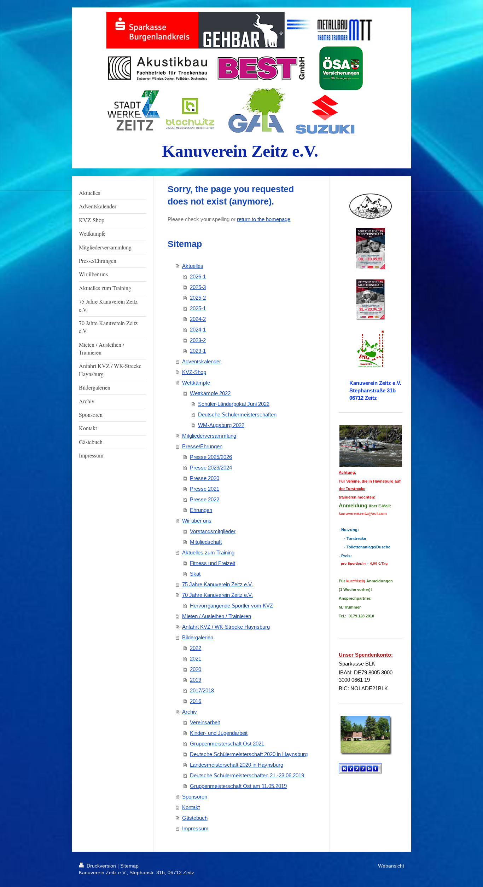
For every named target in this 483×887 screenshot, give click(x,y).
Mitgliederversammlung (209, 436)
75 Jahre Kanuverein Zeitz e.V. (217, 584)
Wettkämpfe (196, 383)
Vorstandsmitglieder (212, 531)
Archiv (189, 712)
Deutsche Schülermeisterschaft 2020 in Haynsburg (249, 754)
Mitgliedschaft (206, 542)
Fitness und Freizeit (212, 563)
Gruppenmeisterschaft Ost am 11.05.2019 (238, 786)
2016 (195, 701)
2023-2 (198, 340)
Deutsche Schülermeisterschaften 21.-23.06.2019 (247, 775)
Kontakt (191, 807)
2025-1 (198, 308)
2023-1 (198, 351)
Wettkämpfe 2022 (210, 393)
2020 (195, 669)
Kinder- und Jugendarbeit (219, 733)
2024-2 (198, 319)
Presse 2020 (204, 478)
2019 (195, 680)
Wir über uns (196, 521)
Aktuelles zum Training (208, 552)
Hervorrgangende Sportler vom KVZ (231, 606)
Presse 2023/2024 (211, 468)
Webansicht (391, 866)
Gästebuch (195, 818)
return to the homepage (263, 219)
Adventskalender (201, 361)
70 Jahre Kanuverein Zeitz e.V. (217, 595)
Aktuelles (192, 266)
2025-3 (198, 287)
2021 (195, 659)
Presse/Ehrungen (202, 446)
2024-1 (198, 330)
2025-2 (198, 298)
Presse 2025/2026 (211, 457)
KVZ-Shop (194, 372)
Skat (195, 574)
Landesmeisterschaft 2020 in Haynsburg (236, 765)
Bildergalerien (197, 637)
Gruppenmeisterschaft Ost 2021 (227, 744)
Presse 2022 (204, 499)
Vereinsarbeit (205, 722)
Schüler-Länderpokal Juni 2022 (233, 404)
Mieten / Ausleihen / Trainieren (216, 616)
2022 (195, 648)
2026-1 (198, 276)
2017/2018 (202, 690)
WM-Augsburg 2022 (221, 425)
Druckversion (101, 866)
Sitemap (129, 866)
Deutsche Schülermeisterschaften (237, 414)
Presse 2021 (204, 489)
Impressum (195, 828)
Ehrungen (201, 510)
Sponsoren (194, 797)
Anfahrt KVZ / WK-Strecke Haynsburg (226, 627)
